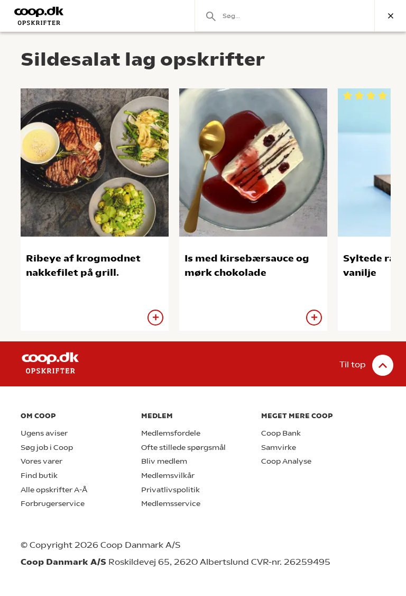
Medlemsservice (170, 503)
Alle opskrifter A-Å (54, 489)
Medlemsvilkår (168, 475)
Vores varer (41, 461)
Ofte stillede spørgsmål (183, 447)
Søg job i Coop (47, 447)
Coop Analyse (286, 461)
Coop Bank (281, 433)
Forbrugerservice (53, 503)
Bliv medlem (164, 461)
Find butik (39, 475)
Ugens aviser (44, 433)
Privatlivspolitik (170, 489)
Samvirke (278, 447)
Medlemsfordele (170, 433)
